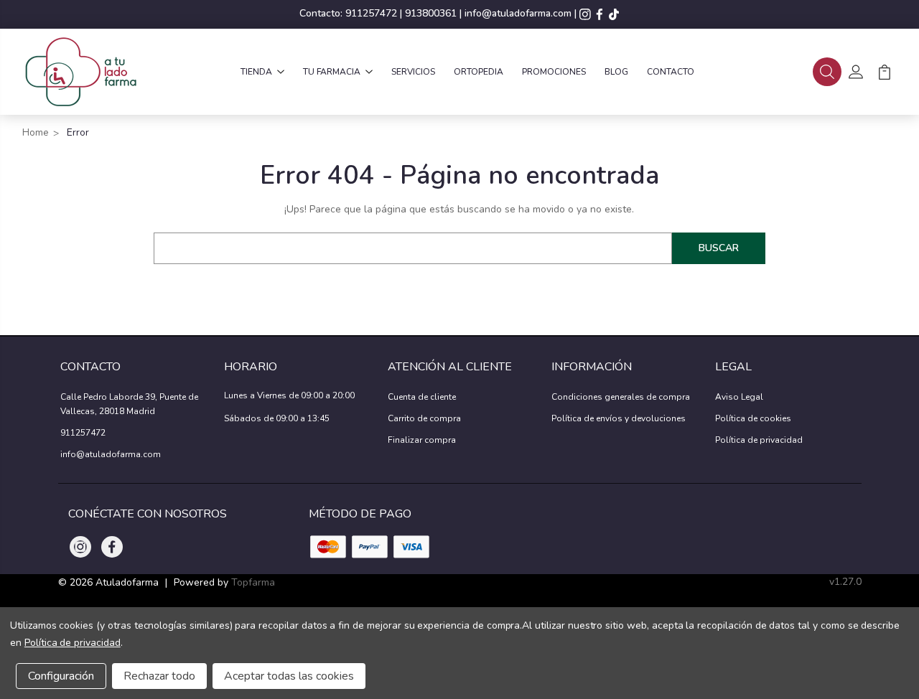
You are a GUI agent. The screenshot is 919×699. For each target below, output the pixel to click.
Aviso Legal (739, 397)
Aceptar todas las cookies (289, 676)
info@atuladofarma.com (518, 13)
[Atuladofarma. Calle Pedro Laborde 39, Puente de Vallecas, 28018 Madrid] (80, 72)
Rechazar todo (159, 676)
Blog (616, 72)
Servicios (413, 72)
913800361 (431, 13)
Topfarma (253, 582)
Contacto (670, 72)
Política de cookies (753, 418)
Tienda (256, 72)
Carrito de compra (424, 418)
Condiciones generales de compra (620, 397)
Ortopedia (478, 72)
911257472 (371, 13)
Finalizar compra (422, 440)
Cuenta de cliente (422, 397)
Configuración (61, 676)
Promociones (554, 72)
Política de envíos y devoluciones (618, 418)
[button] (827, 71)
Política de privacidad (759, 440)
